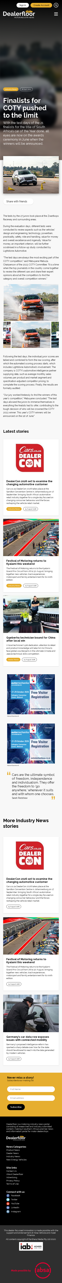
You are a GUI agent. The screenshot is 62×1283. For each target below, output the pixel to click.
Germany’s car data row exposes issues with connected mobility (27, 1038)
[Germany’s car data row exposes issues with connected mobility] (31, 1013)
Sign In (22, 5)
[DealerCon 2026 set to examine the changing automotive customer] (31, 458)
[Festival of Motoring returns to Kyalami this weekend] (31, 537)
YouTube (15, 1203)
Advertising (11, 1177)
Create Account (41, 5)
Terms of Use (12, 1184)
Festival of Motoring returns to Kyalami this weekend (26, 562)
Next (58, 334)
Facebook (15, 1195)
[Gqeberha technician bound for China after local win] (31, 614)
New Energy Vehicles (16, 1159)
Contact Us (11, 1171)
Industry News (11, 89)
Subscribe (16, 1107)
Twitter (14, 1199)
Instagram (16, 1211)
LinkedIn (15, 1207)
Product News (13, 1150)
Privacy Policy (13, 1180)
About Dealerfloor (14, 1174)
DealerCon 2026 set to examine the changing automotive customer (29, 483)
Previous (4, 334)
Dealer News (13, 659)
